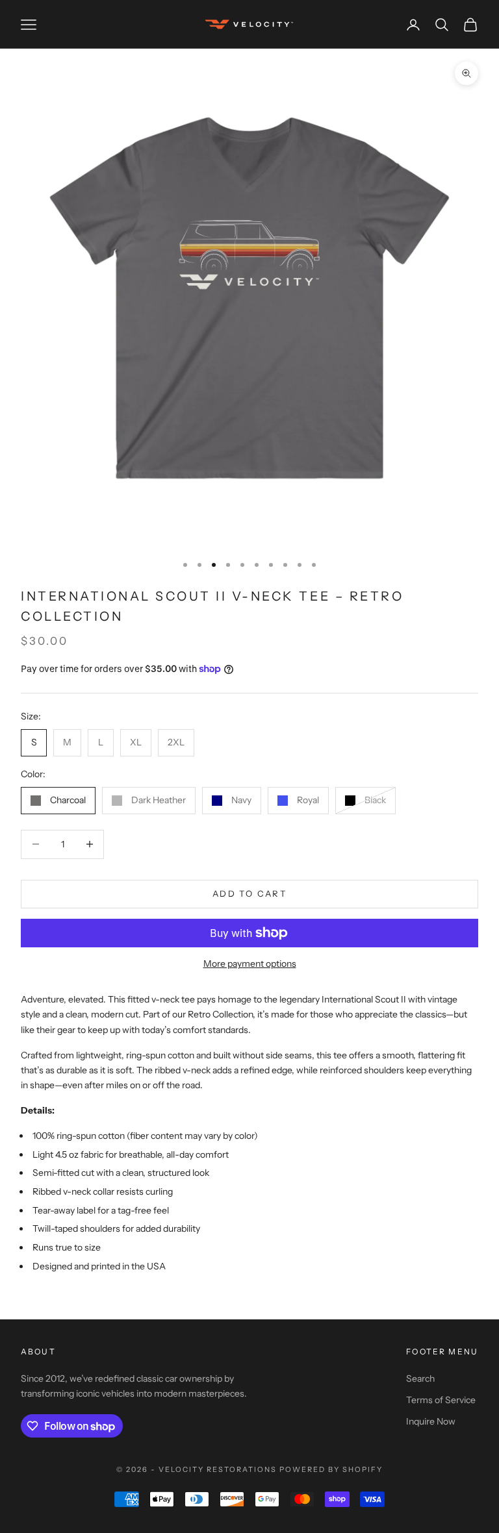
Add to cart (249, 893)
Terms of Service (441, 1400)
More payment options (249, 963)
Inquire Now (430, 1421)
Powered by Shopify (331, 1469)
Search (420, 1378)
